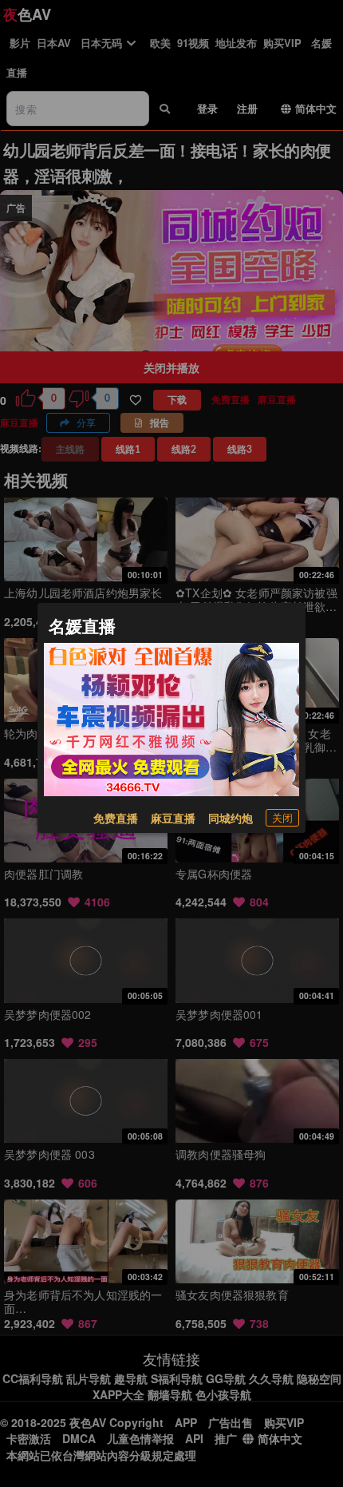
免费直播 (115, 818)
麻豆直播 (173, 818)
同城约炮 (230, 818)
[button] (282, 818)
